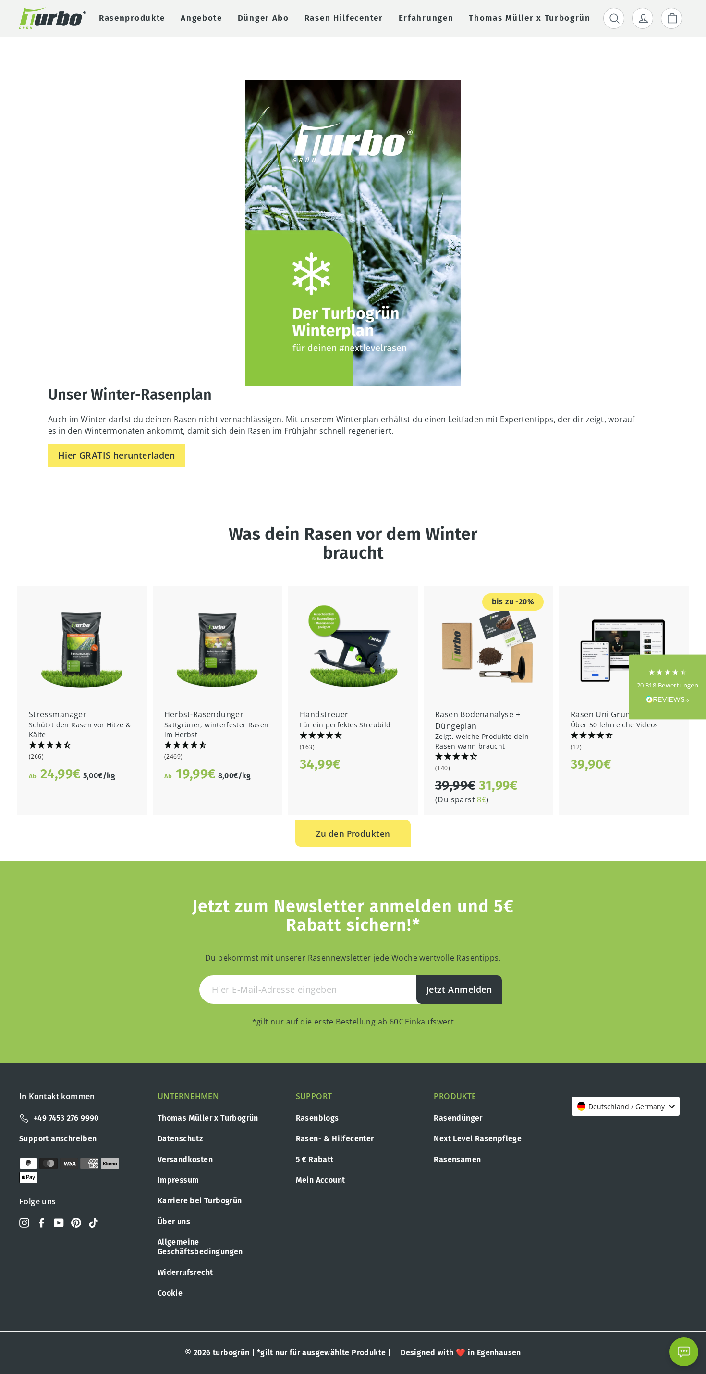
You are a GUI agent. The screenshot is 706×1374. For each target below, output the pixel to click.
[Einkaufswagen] (671, 18)
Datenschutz (180, 1138)
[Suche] (613, 18)
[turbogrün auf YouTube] (59, 1222)
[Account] (642, 18)
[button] (82, 751)
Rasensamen (457, 1159)
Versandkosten (185, 1159)
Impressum (178, 1180)
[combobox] (626, 1106)
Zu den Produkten (353, 833)
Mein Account (320, 1180)
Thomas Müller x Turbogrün (208, 1118)
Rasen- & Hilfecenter (335, 1138)
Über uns (174, 1221)
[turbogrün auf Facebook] (42, 1222)
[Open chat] (683, 1351)
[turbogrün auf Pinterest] (76, 1222)
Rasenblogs (317, 1118)
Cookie (170, 1293)
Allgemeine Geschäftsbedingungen (200, 1246)
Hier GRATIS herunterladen (116, 455)
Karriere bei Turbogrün (200, 1200)
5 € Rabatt (315, 1159)
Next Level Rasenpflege (478, 1138)
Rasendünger (458, 1118)
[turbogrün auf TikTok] (93, 1222)
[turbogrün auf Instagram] (24, 1222)
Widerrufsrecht (185, 1272)
